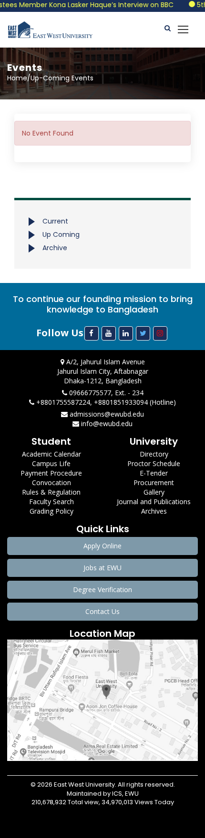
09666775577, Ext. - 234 (105, 392)
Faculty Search (51, 501)
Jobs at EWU (102, 567)
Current (55, 221)
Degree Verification (102, 589)
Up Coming (61, 234)
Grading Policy (51, 511)
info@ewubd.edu (106, 423)
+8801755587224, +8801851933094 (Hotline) (105, 402)
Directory (154, 453)
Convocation (51, 482)
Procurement (153, 482)
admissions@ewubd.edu (106, 414)
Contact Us (102, 611)
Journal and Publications (154, 501)
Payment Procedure (51, 472)
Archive (54, 248)
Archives (154, 511)
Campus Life (51, 463)
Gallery (154, 492)
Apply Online (102, 545)
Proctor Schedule (153, 463)
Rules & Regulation (51, 492)
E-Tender (154, 472)
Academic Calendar (51, 453)
